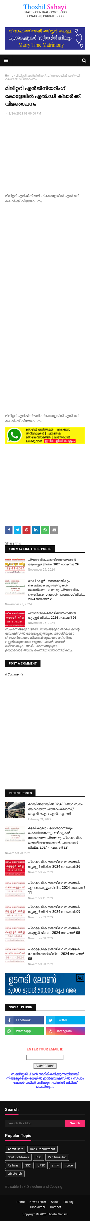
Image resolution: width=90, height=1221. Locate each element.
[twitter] (65, 1020)
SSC (28, 1165)
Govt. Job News (18, 1157)
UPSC (41, 1165)
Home (9, 75)
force (69, 1165)
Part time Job (57, 1157)
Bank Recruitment (42, 1149)
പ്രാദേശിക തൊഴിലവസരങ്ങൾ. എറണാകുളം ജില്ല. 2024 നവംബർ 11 (56, 888)
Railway (13, 1165)
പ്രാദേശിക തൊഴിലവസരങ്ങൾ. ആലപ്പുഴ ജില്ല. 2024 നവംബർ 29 (53, 562)
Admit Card (15, 1149)
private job (15, 1173)
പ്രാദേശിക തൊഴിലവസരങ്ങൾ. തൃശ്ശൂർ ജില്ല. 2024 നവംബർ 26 (52, 615)
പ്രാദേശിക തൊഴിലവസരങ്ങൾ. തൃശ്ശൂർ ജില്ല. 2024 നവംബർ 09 (54, 909)
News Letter (38, 1202)
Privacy (69, 1202)
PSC (38, 1157)
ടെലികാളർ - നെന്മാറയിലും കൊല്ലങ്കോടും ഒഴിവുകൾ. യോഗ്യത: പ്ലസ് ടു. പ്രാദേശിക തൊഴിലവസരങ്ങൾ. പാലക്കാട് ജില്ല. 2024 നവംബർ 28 (56, 590)
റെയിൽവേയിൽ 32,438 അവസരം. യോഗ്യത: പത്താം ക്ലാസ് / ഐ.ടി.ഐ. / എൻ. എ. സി (56, 809)
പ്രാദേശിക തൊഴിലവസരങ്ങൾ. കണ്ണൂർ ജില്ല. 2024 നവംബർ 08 (54, 930)
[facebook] (24, 1020)
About (55, 1202)
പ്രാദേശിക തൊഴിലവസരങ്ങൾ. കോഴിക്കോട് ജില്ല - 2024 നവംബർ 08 (56, 954)
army (55, 1165)
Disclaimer (37, 1207)
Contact (55, 1207)
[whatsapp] (24, 1031)
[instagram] (65, 1031)
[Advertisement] (45, 154)
